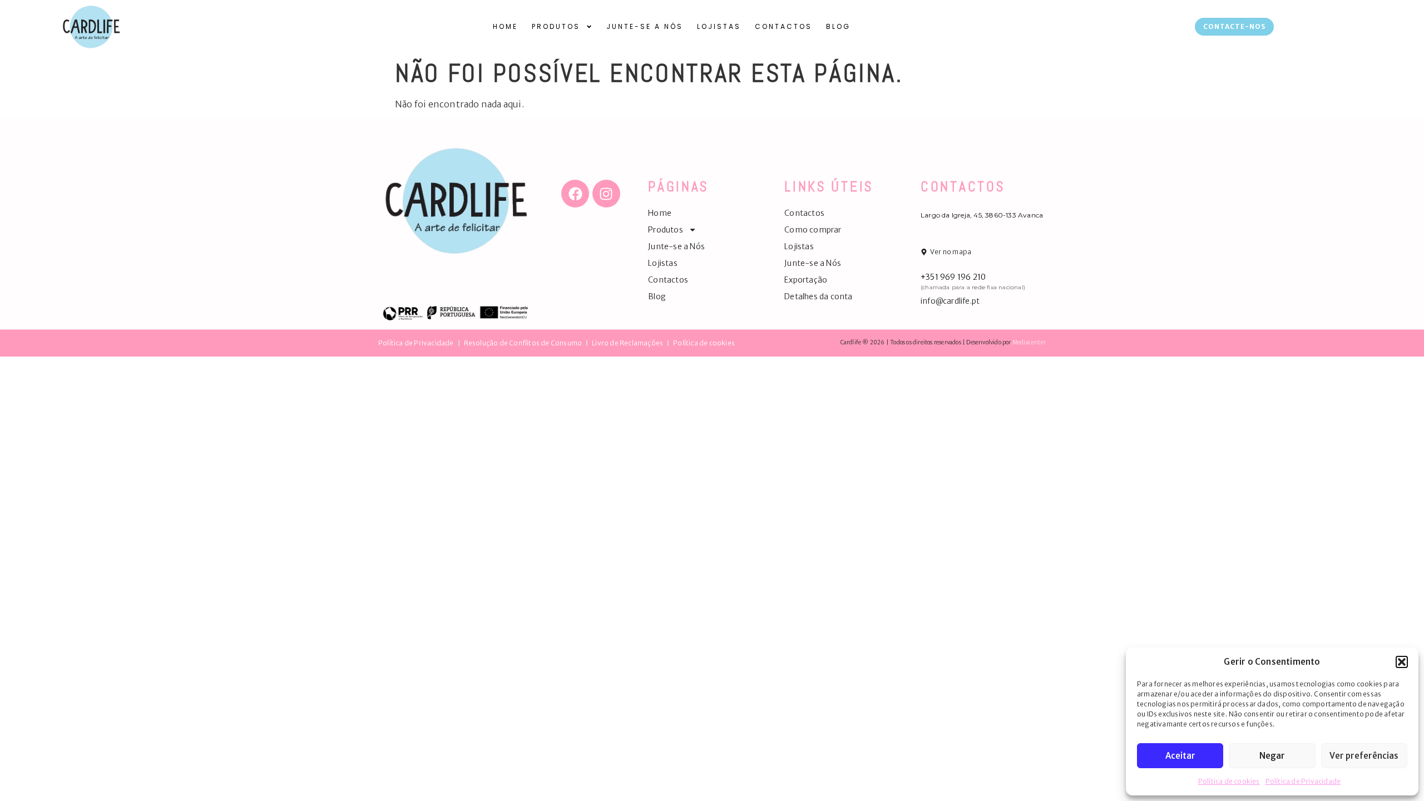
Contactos (783, 26)
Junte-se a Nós (644, 26)
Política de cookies (1229, 781)
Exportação (805, 280)
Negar (1272, 755)
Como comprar (812, 230)
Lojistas (719, 26)
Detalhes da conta (818, 296)
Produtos (556, 26)
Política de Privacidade (1303, 781)
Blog (838, 26)
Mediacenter (1029, 342)
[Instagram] (606, 193)
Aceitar (1180, 755)
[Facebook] (575, 193)
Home (505, 26)
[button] (1401, 662)
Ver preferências (1363, 755)
